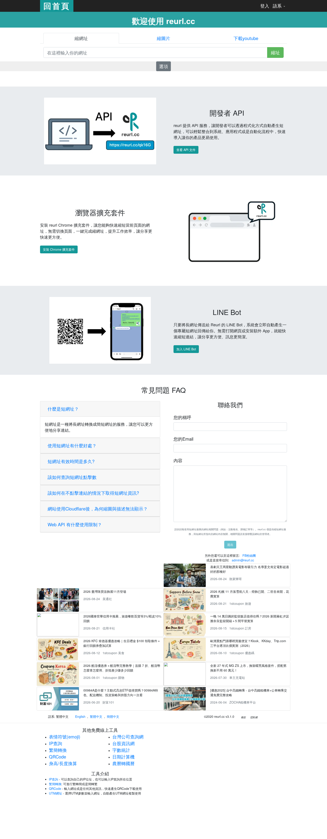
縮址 (275, 52)
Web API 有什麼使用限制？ (75, 524)
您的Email (183, 439)
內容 (178, 460)
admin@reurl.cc (243, 560)
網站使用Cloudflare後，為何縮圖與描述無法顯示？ (98, 508)
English (80, 716)
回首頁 (56, 5)
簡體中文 (113, 716)
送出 (230, 544)
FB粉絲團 (249, 555)
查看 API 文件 (186, 149)
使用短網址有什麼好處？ (72, 445)
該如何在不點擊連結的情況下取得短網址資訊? (93, 493)
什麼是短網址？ (63, 408)
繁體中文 (96, 716)
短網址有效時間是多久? (71, 461)
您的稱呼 (182, 417)
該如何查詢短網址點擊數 (72, 477)
